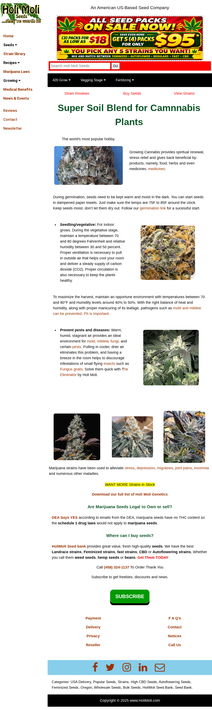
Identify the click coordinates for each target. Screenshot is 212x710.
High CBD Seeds (144, 682)
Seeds (9, 45)
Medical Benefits (18, 89)
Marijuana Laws (16, 71)
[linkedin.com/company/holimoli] (145, 667)
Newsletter (12, 128)
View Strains (184, 93)
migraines (165, 468)
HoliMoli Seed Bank (158, 687)
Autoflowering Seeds (174, 682)
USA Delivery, (81, 682)
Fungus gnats (71, 369)
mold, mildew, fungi (103, 341)
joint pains (183, 468)
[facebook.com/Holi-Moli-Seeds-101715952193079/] (97, 667)
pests (76, 347)
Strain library (14, 54)
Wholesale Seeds (107, 687)
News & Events (16, 98)
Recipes (10, 62)
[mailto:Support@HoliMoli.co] (161, 667)
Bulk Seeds (132, 687)
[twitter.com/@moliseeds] (113, 667)
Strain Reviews (76, 93)
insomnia (201, 468)
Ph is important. (97, 314)
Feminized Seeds (65, 687)
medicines (156, 169)
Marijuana (57, 468)
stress (130, 468)
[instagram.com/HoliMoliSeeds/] (129, 667)
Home (8, 36)
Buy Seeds (132, 93)
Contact (10, 119)
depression (146, 468)
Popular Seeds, (105, 682)
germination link (153, 208)
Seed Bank (183, 687)
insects (109, 364)
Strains (123, 682)
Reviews (10, 110)
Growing (10, 80)
